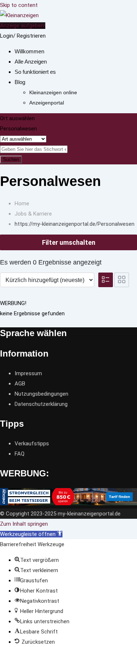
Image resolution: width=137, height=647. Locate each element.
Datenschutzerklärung (41, 404)
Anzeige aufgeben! (22, 25)
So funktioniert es (35, 72)
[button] (31, 534)
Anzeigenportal (46, 103)
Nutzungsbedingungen (41, 394)
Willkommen (29, 51)
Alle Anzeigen (31, 61)
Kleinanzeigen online (53, 92)
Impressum (28, 373)
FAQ (19, 453)
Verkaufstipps (32, 443)
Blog (20, 82)
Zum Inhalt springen (24, 524)
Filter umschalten (68, 242)
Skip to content (19, 5)
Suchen (11, 159)
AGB (20, 383)
